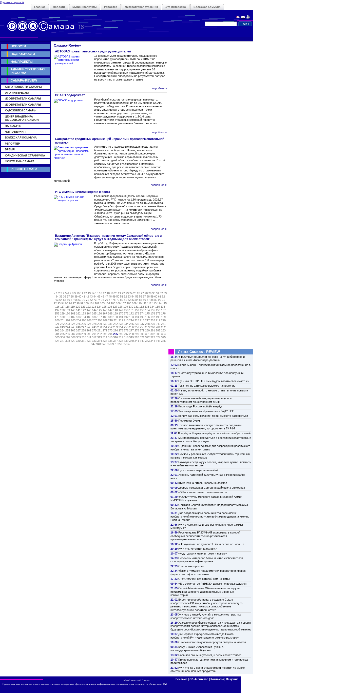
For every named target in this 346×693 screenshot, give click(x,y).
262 (163, 327)
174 (142, 313)
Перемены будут (189, 420)
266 (73, 330)
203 (73, 320)
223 (67, 323)
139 (67, 310)
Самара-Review (24, 80)
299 (136, 333)
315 (110, 337)
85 (140, 299)
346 (163, 340)
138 (62, 310)
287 (73, 333)
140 (73, 310)
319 (131, 337)
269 (89, 330)
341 (136, 340)
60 (155, 296)
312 (94, 337)
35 (60, 296)
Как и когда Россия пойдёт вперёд (200, 406)
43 (91, 296)
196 (147, 317)
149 (121, 310)
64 (60, 299)
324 (158, 337)
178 (163, 313)
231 (110, 323)
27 (142, 293)
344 (152, 340)
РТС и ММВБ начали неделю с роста (82, 192)
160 (67, 313)
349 (104, 344)
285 (62, 333)
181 (67, 317)
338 (121, 340)
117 (62, 306)
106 (118, 303)
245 (73, 327)
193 (131, 317)
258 (142, 327)
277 (131, 330)
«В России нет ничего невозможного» (202, 492)
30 (153, 293)
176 (152, 313)
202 (68, 320)
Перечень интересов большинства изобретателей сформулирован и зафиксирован (206, 560)
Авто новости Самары (23, 86)
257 (136, 327)
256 (131, 327)
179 (57, 317)
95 (66, 303)
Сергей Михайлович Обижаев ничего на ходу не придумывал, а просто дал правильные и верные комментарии (205, 592)
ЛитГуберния (15, 131)
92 (55, 303)
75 (102, 299)
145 (99, 310)
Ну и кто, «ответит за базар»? (197, 548)
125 (104, 306)
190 (115, 317)
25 (134, 293)
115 (164, 303)
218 (152, 320)
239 (152, 323)
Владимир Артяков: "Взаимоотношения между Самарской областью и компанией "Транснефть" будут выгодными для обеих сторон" (108, 237)
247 (83, 327)
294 (110, 333)
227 (89, 323)
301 (147, 333)
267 (78, 330)
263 (57, 330)
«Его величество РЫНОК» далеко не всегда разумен (212, 583)
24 (130, 293)
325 (163, 337)
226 (83, 323)
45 (98, 296)
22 (123, 293)
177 (158, 313)
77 (110, 299)
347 (93, 344)
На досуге (13, 125)
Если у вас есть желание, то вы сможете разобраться (213, 415)
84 (136, 299)
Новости (59, 6)
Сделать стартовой (12, 2)
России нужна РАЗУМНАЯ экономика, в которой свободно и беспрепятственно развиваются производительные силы (205, 536)
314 (105, 337)
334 (99, 340)
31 (157, 293)
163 (83, 313)
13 (89, 293)
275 (121, 330)
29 (149, 293)
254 (121, 327)
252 (110, 327)
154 (147, 310)
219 (158, 320)
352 (120, 344)
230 (105, 323)
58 (148, 296)
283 (163, 330)
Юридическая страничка (25, 155)
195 (142, 317)
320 (136, 337)
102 (97, 303)
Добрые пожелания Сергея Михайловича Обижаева (211, 487)
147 (110, 310)
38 (72, 296)
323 (152, 337)
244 (67, 327)
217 (147, 320)
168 (110, 313)
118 (67, 306)
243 (62, 327)
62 (163, 296)
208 (100, 320)
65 (64, 299)
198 (158, 317)
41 (83, 296)
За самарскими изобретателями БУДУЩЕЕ (206, 411)
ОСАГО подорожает (70, 95)
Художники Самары (20, 110)
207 (94, 320)
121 (83, 306)
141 (78, 310)
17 (104, 293)
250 (99, 327)
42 (87, 296)
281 (152, 330)
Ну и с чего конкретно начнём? (198, 470)
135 (157, 306)
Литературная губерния (141, 6)
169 (115, 313)
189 (110, 317)
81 (125, 299)
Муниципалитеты (84, 6)
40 (79, 296)
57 (144, 296)
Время (10, 149)
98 (78, 303)
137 (57, 310)
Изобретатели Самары (23, 98)
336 (110, 340)
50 (117, 296)
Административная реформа (28, 71)
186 (94, 317)
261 (158, 327)
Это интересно (175, 6)
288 (78, 333)
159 (62, 313)
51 (121, 296)
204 (78, 320)
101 (91, 303)
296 (121, 333)
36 (64, 296)
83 (132, 299)
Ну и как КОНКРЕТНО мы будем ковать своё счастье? (213, 381)
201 (62, 320)
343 (147, 340)
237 (142, 323)
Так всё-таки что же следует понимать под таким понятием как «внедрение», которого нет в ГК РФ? (206, 427)
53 (129, 296)
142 (83, 310)
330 (78, 340)
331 (83, 340)
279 (142, 330)
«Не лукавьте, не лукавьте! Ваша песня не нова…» (211, 544)
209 (105, 320)
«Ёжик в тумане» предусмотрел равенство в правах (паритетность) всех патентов (208, 572)
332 (89, 340)
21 (119, 293)
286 (67, 333)
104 (107, 303)
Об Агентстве (198, 679)
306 (62, 337)
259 (147, 327)
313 (99, 337)
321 (142, 337)
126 (109, 306)
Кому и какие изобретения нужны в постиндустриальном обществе (196, 648)
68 (76, 299)
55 (136, 296)
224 (73, 323)
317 (121, 337)
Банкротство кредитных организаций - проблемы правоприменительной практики (109, 140)
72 (91, 299)
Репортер (110, 6)
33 (165, 293)
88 (151, 299)
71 (87, 299)
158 (57, 313)
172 (131, 313)
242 (57, 327)
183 (78, 317)
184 (83, 317)
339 (126, 340)
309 (78, 337)
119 (72, 306)
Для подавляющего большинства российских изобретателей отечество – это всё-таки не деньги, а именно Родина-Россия (209, 516)
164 (89, 313)
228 (94, 323)
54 (132, 296)
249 (94, 327)
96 (70, 303)
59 (151, 296)
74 (98, 299)
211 (115, 320)
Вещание (232, 679)
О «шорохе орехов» (191, 566)
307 (68, 337)
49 (114, 296)
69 (79, 299)
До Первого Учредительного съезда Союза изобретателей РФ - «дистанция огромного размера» (204, 635)
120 (77, 306)
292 (99, 333)
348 (98, 344)
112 (149, 303)
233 (121, 323)
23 (127, 293)
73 (95, 299)
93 (59, 303)
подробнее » (159, 88)
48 (110, 296)
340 (131, 340)
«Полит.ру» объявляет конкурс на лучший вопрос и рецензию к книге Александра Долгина (207, 358)
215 (136, 320)
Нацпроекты (22, 62)
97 (74, 303)
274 (115, 330)
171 (126, 313)
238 (147, 323)
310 (84, 337)
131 (136, 306)
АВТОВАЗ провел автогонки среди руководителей (93, 51)
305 (57, 337)
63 (57, 299)
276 (126, 330)
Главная (39, 6)
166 (99, 313)
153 (142, 310)
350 (109, 344)
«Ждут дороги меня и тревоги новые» (202, 553)
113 (154, 303)
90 (159, 299)
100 (86, 303)
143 (89, 310)
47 (106, 296)
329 (73, 340)
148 (115, 310)
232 (115, 323)
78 (114, 299)
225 (78, 323)
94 (62, 303)
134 (152, 306)
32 (161, 293)
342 (142, 340)
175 (147, 313)
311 (89, 337)
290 (89, 333)
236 (136, 323)
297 (126, 333)
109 (134, 303)
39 (76, 296)
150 (126, 310)
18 (108, 293)
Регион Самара (24, 169)
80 (121, 299)
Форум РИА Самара (19, 161)
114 (159, 303)
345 (158, 340)
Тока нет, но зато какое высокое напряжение (206, 385)
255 (126, 327)
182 (73, 317)
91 (163, 299)
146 (105, 310)
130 (131, 306)
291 (94, 333)
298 (131, 333)
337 (115, 340)
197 (152, 317)
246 (78, 327)
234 (126, 323)
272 (105, 330)
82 (129, 299)
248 (89, 327)
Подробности (23, 54)
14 (92, 293)
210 (110, 320)
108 (129, 303)
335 (105, 340)
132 (141, 306)
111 (144, 303)
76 (106, 299)
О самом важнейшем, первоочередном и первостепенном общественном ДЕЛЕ (201, 400)
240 (158, 323)
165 (94, 313)
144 (94, 310)
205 (84, 320)
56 (140, 296)
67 (72, 299)
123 (93, 306)
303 (158, 333)
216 (142, 320)
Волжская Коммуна (207, 6)
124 (99, 306)
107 (123, 303)
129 (125, 306)
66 (68, 299)
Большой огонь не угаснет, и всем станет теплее (209, 655)
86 (144, 299)
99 (81, 303)
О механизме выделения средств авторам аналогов (212, 642)
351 (114, 344)
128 (120, 306)
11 (81, 293)
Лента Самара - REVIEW (199, 352)
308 (73, 337)
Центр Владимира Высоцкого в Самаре (22, 118)
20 (115, 293)
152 (136, 310)
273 (110, 330)
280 (147, 330)
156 (158, 310)
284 (57, 333)
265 (67, 330)
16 (100, 293)
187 (99, 317)
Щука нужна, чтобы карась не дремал (202, 482)
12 (85, 293)
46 (102, 296)
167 (105, 313)
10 (78, 293)
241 (163, 323)
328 (67, 340)
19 (111, 293)
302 (152, 333)
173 (136, 313)
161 (73, 313)
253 (115, 327)
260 (152, 327)
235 (131, 323)
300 (142, 333)
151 (131, 310)
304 (163, 333)
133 (147, 306)
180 (62, 317)
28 (146, 293)
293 (105, 333)
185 (89, 317)
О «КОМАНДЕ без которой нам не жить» (204, 578)
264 (62, 330)
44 (95, 296)
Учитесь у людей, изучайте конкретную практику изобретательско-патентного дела (205, 616)
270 (94, 330)
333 (94, 340)
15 (96, 293)
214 (131, 320)
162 (78, 313)
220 (163, 320)
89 (155, 299)
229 (99, 323)
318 (126, 337)
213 (126, 320)
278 (136, 330)
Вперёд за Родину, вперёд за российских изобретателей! (214, 433)
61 (159, 296)
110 (139, 303)
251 (105, 327)
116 (57, 306)
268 (83, 330)
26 (138, 293)
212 (121, 320)
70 (83, 299)
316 (115, 337)
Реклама (181, 679)
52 (125, 296)
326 (57, 340)
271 (99, 330)
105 (113, 303)
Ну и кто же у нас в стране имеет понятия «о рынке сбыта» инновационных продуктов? (207, 669)
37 (68, 296)
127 (115, 306)
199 (163, 317)
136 (163, 306)
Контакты (217, 679)
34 (57, 296)
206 (89, 320)
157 (163, 310)
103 (102, 303)
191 (121, 317)
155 (152, 310)
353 (125, 344)
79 (117, 299)
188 (105, 317)
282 (158, 330)
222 (62, 323)
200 (57, 320)
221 (57, 323)
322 (147, 337)
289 (83, 333)
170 (121, 313)
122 (88, 306)
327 (62, 340)
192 (126, 317)
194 (136, 317)
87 (148, 299)
